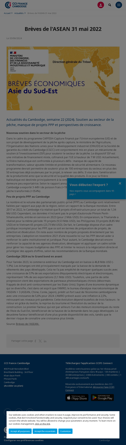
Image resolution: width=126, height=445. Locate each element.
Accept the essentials (44, 431)
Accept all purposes (20, 431)
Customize (65, 431)
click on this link (42, 423)
